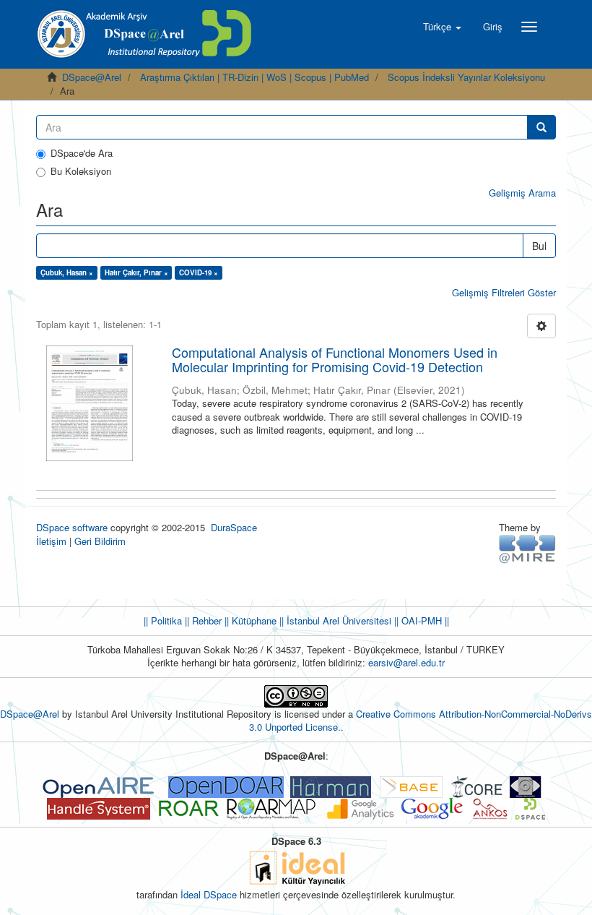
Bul (539, 246)
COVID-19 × (198, 272)
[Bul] (541, 127)
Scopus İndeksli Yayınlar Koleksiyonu (466, 77)
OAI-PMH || (424, 620)
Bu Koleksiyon (81, 171)
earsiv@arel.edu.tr (406, 662)
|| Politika (163, 620)
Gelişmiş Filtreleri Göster (504, 292)
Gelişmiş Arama (522, 192)
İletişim (51, 541)
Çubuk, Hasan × (66, 272)
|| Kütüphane (249, 620)
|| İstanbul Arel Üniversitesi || (338, 620)
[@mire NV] (527, 547)
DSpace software (72, 527)
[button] (442, 27)
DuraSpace (234, 527)
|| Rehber (202, 620)
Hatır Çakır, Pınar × (136, 272)
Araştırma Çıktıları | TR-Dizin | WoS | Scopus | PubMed (254, 77)
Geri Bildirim (100, 541)
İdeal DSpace (208, 894)
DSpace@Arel (91, 77)
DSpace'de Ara (82, 153)
